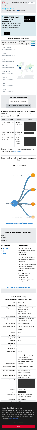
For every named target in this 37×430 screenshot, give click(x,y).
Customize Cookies (18, 422)
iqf (3, 251)
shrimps (5, 248)
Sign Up (7, 33)
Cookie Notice (13, 418)
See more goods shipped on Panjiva (18, 287)
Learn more (17, 151)
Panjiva (6, 2)
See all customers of (19, 223)
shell (4, 253)
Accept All (18, 426)
